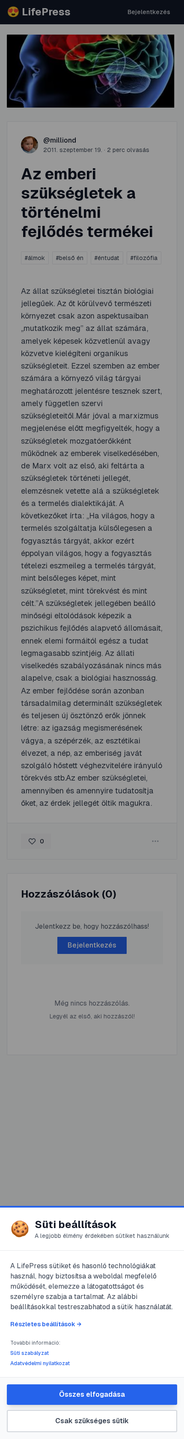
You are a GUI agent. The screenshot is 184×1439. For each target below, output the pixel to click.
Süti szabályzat (29, 1353)
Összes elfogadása (92, 1394)
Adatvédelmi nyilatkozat (40, 1363)
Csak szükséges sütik (92, 1421)
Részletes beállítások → (45, 1324)
